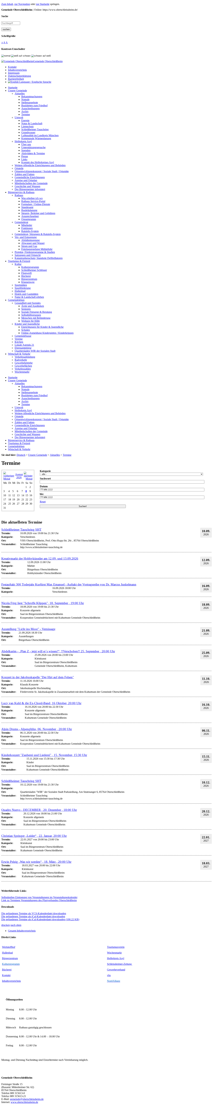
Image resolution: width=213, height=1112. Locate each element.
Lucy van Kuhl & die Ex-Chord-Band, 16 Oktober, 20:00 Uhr (41, 703)
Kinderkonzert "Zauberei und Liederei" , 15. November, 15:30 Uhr (44, 755)
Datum (44, 486)
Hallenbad (7, 952)
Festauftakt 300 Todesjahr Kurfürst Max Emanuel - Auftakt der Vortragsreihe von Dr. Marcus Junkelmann (68, 584)
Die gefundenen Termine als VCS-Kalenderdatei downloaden (33, 913)
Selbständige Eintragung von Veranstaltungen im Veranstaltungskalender (39, 897)
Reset (43, 501)
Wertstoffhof (8, 947)
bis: (42, 494)
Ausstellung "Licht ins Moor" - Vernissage (28, 629)
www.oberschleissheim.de (24, 1102)
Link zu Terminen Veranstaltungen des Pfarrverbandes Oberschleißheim (39, 900)
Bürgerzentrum (10, 958)
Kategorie (45, 471)
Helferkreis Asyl (115, 958)
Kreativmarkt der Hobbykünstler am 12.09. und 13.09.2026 (39, 558)
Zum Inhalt (7, 4)
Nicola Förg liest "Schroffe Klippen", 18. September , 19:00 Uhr (42, 603)
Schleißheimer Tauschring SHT (21, 529)
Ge (108, 969)
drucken (5, 925)
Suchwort (45, 478)
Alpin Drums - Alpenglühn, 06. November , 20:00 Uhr (36, 729)
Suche (4, 16)
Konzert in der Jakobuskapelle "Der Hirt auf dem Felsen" (37, 677)
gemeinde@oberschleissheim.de (27, 1099)
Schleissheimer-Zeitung (119, 964)
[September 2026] (28, 478)
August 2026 (19, 476)
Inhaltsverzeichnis (11, 981)
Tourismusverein (115, 947)
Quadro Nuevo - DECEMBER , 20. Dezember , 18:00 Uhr (39, 810)
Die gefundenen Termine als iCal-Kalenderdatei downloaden (33, 916)
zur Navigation (22, 4)
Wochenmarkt (114, 952)
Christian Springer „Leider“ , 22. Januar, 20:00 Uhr (34, 836)
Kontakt (6, 975)
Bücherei (6, 969)
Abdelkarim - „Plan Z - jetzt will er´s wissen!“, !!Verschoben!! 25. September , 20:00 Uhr (58, 651)
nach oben (15, 925)
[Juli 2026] (8, 478)
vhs (109, 975)
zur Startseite (42, 4)
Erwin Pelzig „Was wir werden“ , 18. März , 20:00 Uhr (36, 861)
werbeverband (117, 969)
